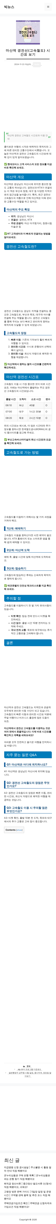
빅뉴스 (9, 7)
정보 (28, 1066)
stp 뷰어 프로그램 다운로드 (29, 1069)
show (19, 830)
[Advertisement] (28, 101)
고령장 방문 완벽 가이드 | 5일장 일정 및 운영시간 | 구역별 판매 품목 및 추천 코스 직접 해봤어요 (27, 1195)
